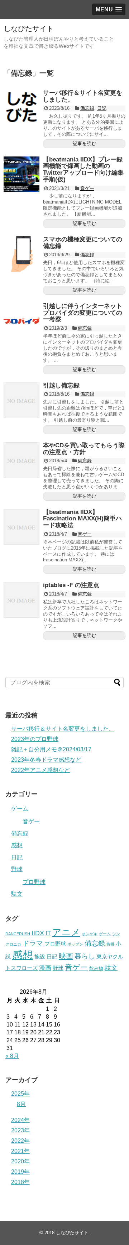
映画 (66, 956)
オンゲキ (89, 934)
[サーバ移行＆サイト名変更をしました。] (21, 107)
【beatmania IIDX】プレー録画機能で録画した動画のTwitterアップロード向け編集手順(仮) (83, 169)
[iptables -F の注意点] (21, 600)
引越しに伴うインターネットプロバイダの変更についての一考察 (82, 313)
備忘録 (87, 108)
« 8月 (12, 1056)
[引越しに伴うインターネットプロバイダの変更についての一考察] (21, 321)
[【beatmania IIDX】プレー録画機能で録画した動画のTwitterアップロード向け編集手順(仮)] (21, 174)
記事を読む (84, 143)
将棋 (110, 944)
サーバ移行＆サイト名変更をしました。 (82, 96)
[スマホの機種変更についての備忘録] (21, 254)
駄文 (17, 894)
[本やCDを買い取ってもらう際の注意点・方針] (21, 460)
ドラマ (33, 943)
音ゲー (87, 188)
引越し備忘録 (61, 385)
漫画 (45, 967)
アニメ (66, 932)
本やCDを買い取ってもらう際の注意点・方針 (84, 449)
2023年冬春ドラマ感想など (46, 760)
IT (48, 933)
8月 (21, 1104)
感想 (17, 845)
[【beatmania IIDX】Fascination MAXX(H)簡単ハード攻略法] (21, 527)
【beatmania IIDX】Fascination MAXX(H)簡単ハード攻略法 (82, 519)
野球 (17, 869)
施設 (39, 957)
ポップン (75, 944)
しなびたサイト (29, 28)
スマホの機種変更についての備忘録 (82, 242)
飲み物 (96, 968)
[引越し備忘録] (21, 400)
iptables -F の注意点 (71, 585)
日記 (101, 108)
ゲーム (19, 809)
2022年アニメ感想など (40, 770)
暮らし (85, 956)
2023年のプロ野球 (34, 739)
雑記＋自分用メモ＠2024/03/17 (51, 749)
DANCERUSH (17, 934)
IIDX (38, 933)
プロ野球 (34, 882)
